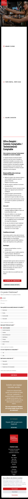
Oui (3, 352)
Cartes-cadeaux (14, 471)
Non (3, 355)
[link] (12, 280)
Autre (3, 344)
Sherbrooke (5, 310)
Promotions (14, 447)
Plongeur (4, 339)
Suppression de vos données (14, 497)
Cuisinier (4, 332)
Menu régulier (14, 457)
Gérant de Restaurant (6, 334)
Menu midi (14, 459)
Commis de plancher (6, 330)
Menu (14, 455)
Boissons (14, 464)
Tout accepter (15, 488)
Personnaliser (15, 495)
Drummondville (5, 315)
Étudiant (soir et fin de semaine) (8, 366)
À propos (14, 467)
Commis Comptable (6, 327)
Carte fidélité (14, 472)
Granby (4, 313)
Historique (14, 469)
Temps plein (5, 361)
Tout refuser (14, 491)
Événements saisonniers (14, 452)
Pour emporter (14, 462)
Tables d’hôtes (14, 461)
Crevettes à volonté (14, 451)
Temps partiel (5, 364)
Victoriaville (5, 318)
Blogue (14, 474)
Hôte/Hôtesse (5, 337)
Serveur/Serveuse (6, 341)
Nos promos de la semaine (14, 449)
